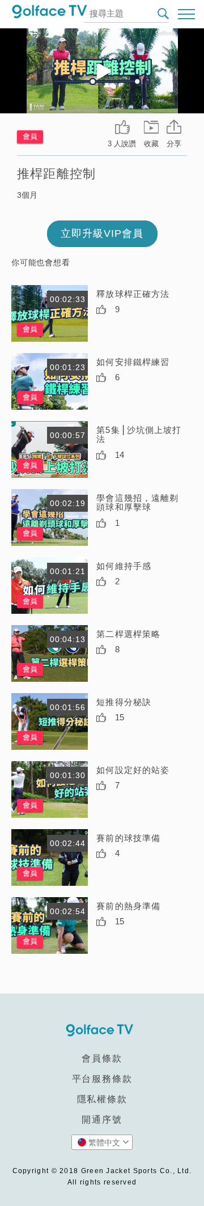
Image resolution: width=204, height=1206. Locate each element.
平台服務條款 (102, 1079)
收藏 (151, 143)
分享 (174, 143)
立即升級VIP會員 (102, 233)
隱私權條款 (102, 1099)
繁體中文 (104, 1142)
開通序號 (102, 1119)
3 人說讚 (122, 143)
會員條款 (102, 1058)
